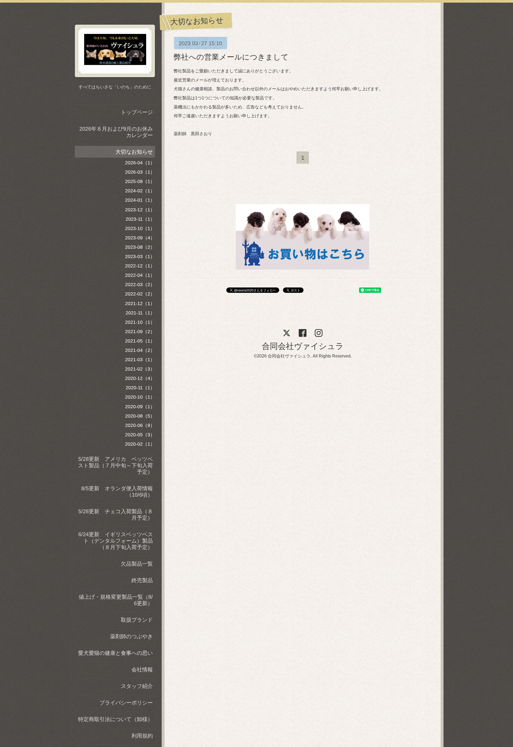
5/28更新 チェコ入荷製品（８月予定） (115, 514)
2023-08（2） (140, 247)
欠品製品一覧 (137, 564)
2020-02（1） (140, 444)
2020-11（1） (140, 387)
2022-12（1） (140, 266)
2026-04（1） (140, 162)
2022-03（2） (140, 284)
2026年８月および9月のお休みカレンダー (116, 132)
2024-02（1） (140, 190)
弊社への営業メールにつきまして (231, 57)
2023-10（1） (140, 228)
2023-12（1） (140, 209)
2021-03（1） (140, 359)
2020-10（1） (140, 397)
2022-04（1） (140, 275)
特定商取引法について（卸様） (115, 719)
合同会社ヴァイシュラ (303, 346)
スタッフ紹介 (137, 686)
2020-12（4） (140, 378)
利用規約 (142, 736)
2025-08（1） (140, 181)
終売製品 (142, 580)
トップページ (137, 112)
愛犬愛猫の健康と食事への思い (115, 653)
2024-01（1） (140, 200)
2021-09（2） (140, 331)
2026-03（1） (140, 172)
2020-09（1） (140, 406)
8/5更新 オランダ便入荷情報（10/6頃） (117, 491)
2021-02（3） (140, 369)
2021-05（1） (140, 341)
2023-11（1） (140, 219)
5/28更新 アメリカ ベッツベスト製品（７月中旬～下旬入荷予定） (115, 465)
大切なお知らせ (134, 152)
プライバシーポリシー (126, 703)
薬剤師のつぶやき (131, 636)
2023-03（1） (140, 256)
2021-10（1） (140, 322)
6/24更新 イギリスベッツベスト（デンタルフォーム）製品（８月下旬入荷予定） (115, 540)
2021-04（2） (140, 350)
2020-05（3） (140, 434)
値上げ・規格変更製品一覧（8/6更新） (116, 600)
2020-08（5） (140, 416)
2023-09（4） (140, 237)
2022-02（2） (140, 294)
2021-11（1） (140, 313)
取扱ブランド (137, 620)
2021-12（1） (140, 303)
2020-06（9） (140, 425)
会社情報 (142, 669)
